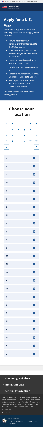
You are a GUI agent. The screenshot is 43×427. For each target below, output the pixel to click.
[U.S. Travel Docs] (11, 7)
